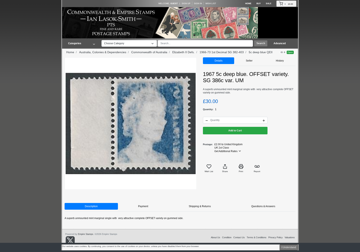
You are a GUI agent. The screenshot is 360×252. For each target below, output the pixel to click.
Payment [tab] (143, 206)
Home (248, 3)
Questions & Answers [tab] (263, 206)
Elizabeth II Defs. (183, 52)
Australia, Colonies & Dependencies (102, 52)
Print (241, 171)
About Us (215, 237)
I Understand (288, 247)
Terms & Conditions (256, 237)
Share (225, 171)
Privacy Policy (275, 237)
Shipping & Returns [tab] (200, 206)
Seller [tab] (249, 60)
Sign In (198, 3)
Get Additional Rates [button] (226, 151)
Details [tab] (218, 60)
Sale (268, 3)
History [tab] (280, 60)
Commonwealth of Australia (149, 52)
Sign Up (186, 3)
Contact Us (239, 237)
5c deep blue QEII (260, 52)
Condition (226, 237)
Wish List (210, 3)
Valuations (290, 237)
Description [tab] (91, 206)
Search (260, 43)
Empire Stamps (85, 234)
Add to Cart (235, 130)
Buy (258, 3)
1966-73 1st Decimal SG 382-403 (222, 52)
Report (257, 171)
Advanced (280, 43)
